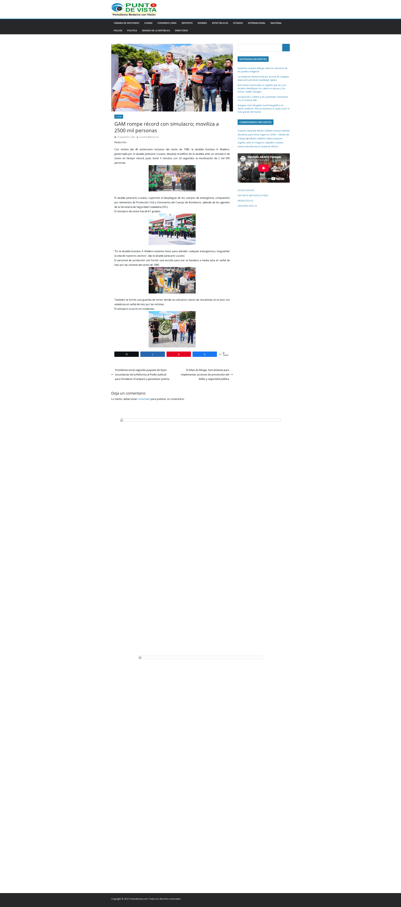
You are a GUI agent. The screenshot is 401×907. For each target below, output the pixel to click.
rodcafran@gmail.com (149, 137)
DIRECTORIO (181, 30)
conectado (144, 399)
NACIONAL (276, 22)
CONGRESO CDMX (167, 22)
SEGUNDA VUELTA (247, 205)
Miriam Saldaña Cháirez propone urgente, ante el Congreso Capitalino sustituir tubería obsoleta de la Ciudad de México (260, 142)
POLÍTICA (132, 30)
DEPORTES (187, 22)
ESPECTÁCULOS (220, 22)
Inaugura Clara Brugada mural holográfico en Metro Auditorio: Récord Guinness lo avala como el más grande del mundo (263, 108)
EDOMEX (202, 22)
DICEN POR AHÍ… (246, 190)
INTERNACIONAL (257, 22)
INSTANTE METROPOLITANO (253, 195)
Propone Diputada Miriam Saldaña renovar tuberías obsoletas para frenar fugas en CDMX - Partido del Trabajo (264, 134)
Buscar (286, 47)
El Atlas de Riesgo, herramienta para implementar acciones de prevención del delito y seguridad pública (205, 374)
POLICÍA (118, 30)
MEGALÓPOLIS (245, 200)
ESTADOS (238, 22)
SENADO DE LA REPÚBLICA (156, 30)
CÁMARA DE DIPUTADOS (126, 22)
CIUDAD (148, 22)
